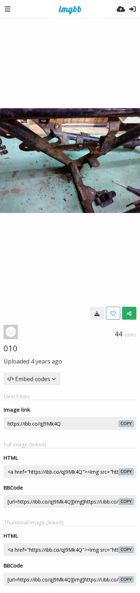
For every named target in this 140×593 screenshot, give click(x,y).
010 (11, 348)
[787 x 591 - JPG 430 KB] (97, 313)
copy (126, 423)
